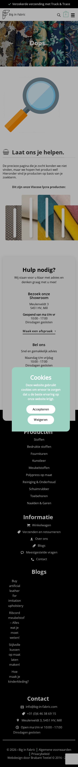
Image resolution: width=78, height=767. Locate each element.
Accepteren (41, 409)
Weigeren (41, 420)
